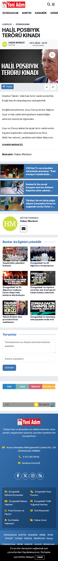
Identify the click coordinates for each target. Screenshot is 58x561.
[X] (25, 476)
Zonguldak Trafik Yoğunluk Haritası (40, 503)
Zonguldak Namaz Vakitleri (16, 503)
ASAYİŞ (38, 544)
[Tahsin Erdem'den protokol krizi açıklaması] (15, 307)
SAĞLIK (18, 538)
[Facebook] (17, 476)
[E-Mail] (23, 228)
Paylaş (9, 86)
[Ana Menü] (53, 4)
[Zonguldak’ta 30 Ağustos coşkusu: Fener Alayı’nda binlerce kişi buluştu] (15, 278)
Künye (50, 538)
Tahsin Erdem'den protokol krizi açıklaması (12, 319)
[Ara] (48, 4)
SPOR (50, 535)
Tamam (40, 557)
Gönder (9, 367)
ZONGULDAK (10, 13)
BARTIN (26, 13)
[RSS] (40, 476)
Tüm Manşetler (41, 510)
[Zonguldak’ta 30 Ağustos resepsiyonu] (42, 253)
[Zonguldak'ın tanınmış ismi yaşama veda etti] (42, 307)
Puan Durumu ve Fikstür (14, 512)
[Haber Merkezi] (10, 223)
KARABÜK (41, 13)
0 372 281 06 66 (31, 457)
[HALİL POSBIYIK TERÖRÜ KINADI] (29, 66)
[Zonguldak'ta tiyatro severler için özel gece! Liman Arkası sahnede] (42, 278)
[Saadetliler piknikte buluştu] (15, 253)
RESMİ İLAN (39, 538)
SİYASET (9, 538)
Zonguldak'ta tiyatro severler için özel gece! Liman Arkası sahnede (42, 290)
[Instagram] (32, 476)
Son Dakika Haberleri (12, 522)
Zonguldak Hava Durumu (40, 493)
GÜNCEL (28, 538)
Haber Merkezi (29, 221)
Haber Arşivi (40, 520)
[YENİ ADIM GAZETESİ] (13, 5)
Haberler (7, 24)
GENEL (42, 535)
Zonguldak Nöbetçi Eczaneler (14, 493)
